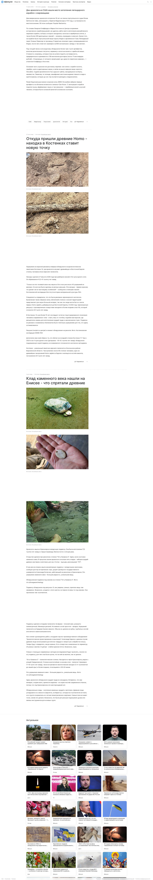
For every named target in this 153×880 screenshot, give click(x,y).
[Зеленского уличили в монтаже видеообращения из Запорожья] (89, 762)
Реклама (14, 878)
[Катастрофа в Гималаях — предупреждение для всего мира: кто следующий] (64, 762)
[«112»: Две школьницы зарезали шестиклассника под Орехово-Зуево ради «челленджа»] (38, 787)
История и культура (53, 6)
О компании (7, 878)
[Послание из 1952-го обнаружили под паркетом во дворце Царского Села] (38, 838)
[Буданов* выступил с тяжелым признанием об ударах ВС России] (89, 787)
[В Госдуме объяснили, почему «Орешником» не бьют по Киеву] (115, 838)
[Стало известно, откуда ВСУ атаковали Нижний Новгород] (89, 864)
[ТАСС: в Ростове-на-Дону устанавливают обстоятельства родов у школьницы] (89, 838)
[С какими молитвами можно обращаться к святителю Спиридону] (115, 864)
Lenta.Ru (43, 6)
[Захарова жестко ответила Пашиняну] (64, 737)
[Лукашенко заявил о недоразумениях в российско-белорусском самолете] (89, 737)
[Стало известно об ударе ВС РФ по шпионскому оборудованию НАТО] (115, 762)
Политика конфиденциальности (142, 878)
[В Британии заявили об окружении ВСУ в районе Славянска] (64, 864)
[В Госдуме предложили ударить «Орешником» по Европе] (38, 762)
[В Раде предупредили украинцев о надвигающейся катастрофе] (115, 813)
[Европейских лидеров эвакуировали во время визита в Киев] (64, 838)
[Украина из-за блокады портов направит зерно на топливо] (115, 787)
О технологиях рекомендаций (127, 878)
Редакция (98, 878)
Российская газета (46, 134)
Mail (3, 878)
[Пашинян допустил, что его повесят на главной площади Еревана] (89, 813)
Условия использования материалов (110, 878)
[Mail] (2, 2)
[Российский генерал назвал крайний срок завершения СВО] (38, 737)
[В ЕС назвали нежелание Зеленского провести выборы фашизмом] (115, 737)
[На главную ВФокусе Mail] (8, 2)
